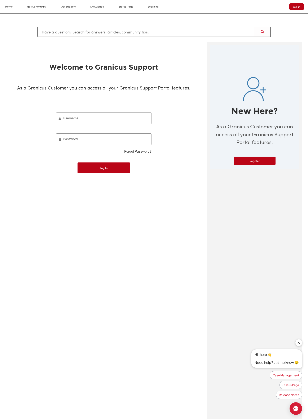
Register (255, 161)
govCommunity (36, 6)
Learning (153, 6)
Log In (103, 168)
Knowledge (97, 6)
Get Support (68, 6)
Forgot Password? (137, 151)
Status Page (126, 6)
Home (9, 6)
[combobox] (146, 32)
